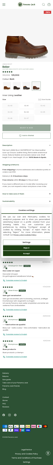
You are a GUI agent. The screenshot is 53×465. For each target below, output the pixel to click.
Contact (5, 397)
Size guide (6, 379)
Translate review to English (16, 280)
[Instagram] (9, 415)
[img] (8, 262)
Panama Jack (13, 437)
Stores (5, 400)
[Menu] (4, 4)
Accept (26, 253)
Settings (26, 242)
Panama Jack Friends (11, 386)
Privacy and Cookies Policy (24, 235)
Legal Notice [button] (26, 450)
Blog (4, 389)
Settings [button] (26, 462)
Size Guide (46, 99)
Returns (5, 376)
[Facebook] (3, 415)
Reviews (5, 407)
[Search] (43, 5)
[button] (7, 72)
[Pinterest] (15, 415)
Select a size (26, 128)
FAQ (4, 403)
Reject (26, 248)
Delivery (5, 373)
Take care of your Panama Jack (15, 383)
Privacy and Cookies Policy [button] (26, 454)
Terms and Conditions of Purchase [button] (27, 458)
